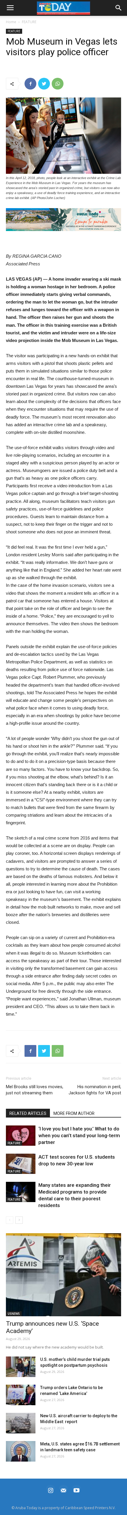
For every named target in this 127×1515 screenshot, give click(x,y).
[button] (63, 219)
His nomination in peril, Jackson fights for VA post (95, 1090)
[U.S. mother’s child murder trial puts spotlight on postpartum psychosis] (20, 1366)
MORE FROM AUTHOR (74, 1113)
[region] (63, 219)
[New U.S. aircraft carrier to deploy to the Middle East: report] (20, 1423)
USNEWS (14, 1314)
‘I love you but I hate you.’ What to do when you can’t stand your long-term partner (79, 1135)
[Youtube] (76, 1489)
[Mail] (63, 1489)
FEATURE (29, 21)
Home (11, 21)
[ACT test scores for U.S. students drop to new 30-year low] (20, 1164)
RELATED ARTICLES (27, 1113)
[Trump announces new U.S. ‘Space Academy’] (63, 1274)
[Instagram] (50, 1489)
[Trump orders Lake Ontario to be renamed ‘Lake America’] (20, 1395)
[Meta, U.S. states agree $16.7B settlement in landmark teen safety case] (20, 1451)
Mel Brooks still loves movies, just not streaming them (34, 1090)
